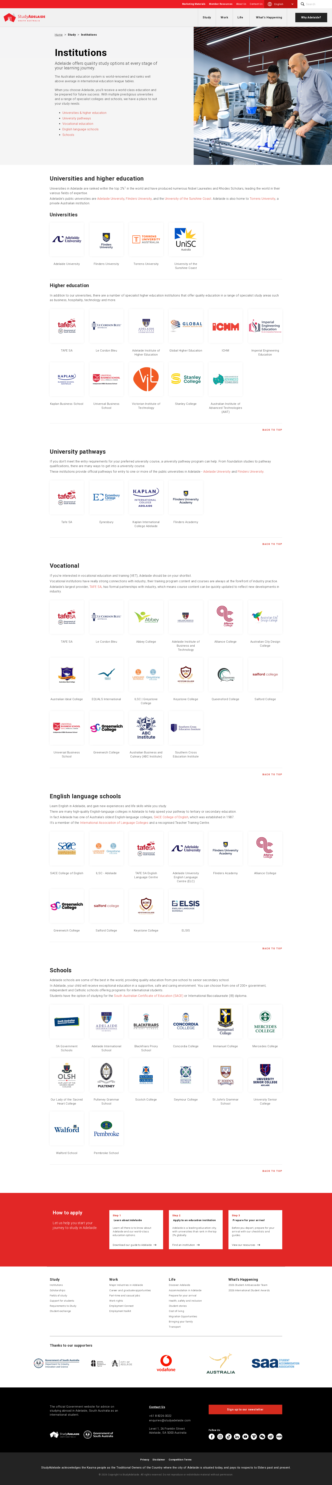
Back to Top (272, 430)
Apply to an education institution (194, 1220)
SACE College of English (171, 817)
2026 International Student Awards (249, 1290)
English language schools (80, 129)
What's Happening (269, 17)
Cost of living (176, 1311)
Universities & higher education (84, 113)
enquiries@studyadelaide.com (170, 1420)
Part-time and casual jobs (124, 1295)
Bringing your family (181, 1321)
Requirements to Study (63, 1305)
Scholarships (57, 1290)
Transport (175, 1326)
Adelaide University (110, 198)
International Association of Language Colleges (114, 823)
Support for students (62, 1300)
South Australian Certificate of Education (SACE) (148, 996)
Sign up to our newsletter (245, 1409)
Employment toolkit (120, 1311)
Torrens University (262, 198)
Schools (68, 135)
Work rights (116, 1300)
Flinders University (139, 198)
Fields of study (58, 1295)
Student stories (178, 1305)
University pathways (76, 118)
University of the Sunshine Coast (188, 198)
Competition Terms (180, 1459)
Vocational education (77, 124)
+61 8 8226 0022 (160, 1416)
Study (207, 17)
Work (224, 17)
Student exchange (60, 1311)
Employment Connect (121, 1305)
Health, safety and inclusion (185, 1300)
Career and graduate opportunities (130, 1290)
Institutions (89, 34)
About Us (241, 4)
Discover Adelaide (179, 1285)
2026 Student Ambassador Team (247, 1285)
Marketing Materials (194, 4)
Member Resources (221, 4)
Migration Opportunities (183, 1316)
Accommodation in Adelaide (185, 1290)
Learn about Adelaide (128, 1220)
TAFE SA (96, 587)
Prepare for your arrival (249, 1220)
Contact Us (256, 4)
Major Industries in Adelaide (126, 1285)
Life (240, 17)
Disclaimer (159, 1459)
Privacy (144, 1459)
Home (59, 34)
